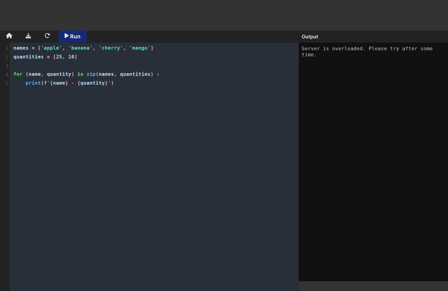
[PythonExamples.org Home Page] (9, 36)
